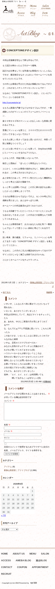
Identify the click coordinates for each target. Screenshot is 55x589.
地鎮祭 (49, 292)
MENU (32, 554)
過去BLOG (41, 560)
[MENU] (34, 7)
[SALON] (46, 7)
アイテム (8, 466)
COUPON (22, 567)
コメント (9, 401)
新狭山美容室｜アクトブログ (17, 470)
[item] (46, 14)
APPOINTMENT (40, 567)
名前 (7, 425)
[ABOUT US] (21, 6)
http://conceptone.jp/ (12, 102)
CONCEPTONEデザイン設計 (23, 50)
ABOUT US (19, 554)
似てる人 (7, 292)
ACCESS (6, 560)
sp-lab (33, 583)
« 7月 (3, 515)
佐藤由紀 (47, 381)
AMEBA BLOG (23, 560)
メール (8, 431)
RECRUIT (6, 574)
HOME (4, 554)
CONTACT (6, 567)
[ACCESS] (21, 14)
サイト (7, 438)
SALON (45, 554)
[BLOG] (34, 14)
